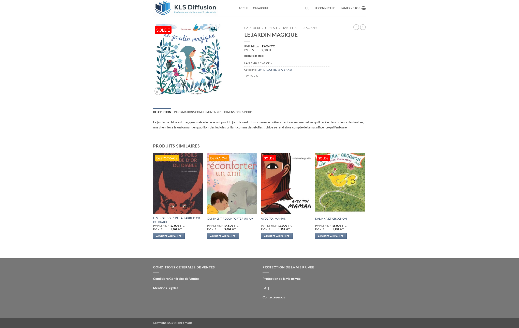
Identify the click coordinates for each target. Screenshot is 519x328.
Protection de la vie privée (282, 278)
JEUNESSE (271, 28)
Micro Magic (184, 322)
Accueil (244, 8)
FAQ (266, 288)
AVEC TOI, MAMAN (273, 218)
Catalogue (260, 8)
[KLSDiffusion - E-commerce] (193, 8)
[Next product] (356, 27)
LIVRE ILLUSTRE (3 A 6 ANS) (299, 28)
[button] (325, 8)
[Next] (365, 200)
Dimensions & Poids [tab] (238, 112)
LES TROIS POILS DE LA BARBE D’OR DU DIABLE (176, 220)
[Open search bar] (307, 8)
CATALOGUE (252, 28)
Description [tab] (162, 112)
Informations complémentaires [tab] (197, 112)
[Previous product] (363, 27)
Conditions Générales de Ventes (176, 278)
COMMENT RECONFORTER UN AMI (230, 218)
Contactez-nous (274, 297)
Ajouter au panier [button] (169, 236)
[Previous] (153, 200)
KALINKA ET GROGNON (331, 218)
